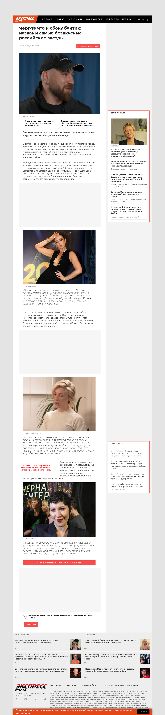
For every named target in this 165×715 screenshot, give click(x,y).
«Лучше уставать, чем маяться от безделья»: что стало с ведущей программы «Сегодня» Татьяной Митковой (126, 178)
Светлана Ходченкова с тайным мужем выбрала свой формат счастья (126, 194)
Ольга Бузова (76, 563)
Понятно (143, 712)
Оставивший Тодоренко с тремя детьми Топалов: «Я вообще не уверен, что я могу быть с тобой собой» (127, 210)
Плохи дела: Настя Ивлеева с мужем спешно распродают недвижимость (38, 123)
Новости (48, 19)
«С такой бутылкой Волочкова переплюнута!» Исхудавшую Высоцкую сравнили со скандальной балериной (125, 152)
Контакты (55, 685)
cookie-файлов (23, 713)
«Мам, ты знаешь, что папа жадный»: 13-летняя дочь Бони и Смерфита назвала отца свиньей (128, 163)
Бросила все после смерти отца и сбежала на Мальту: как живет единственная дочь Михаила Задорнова (41, 670)
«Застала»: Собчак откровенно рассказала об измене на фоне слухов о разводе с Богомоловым (36, 467)
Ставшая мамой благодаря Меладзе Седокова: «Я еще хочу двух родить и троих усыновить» (77, 123)
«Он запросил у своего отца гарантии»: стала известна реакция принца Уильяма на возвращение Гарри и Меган (110, 657)
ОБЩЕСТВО (112, 19)
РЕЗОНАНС (76, 19)
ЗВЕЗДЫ (62, 19)
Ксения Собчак (62, 563)
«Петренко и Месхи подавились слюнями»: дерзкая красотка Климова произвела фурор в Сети (109, 670)
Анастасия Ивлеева (45, 563)
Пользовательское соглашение (120, 685)
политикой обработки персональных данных (91, 710)
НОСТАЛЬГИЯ (93, 19)
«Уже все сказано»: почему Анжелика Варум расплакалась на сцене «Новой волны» (36, 641)
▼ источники (30, 625)
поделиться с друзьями (88, 46)
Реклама (72, 685)
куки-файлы (89, 685)
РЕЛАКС (127, 19)
